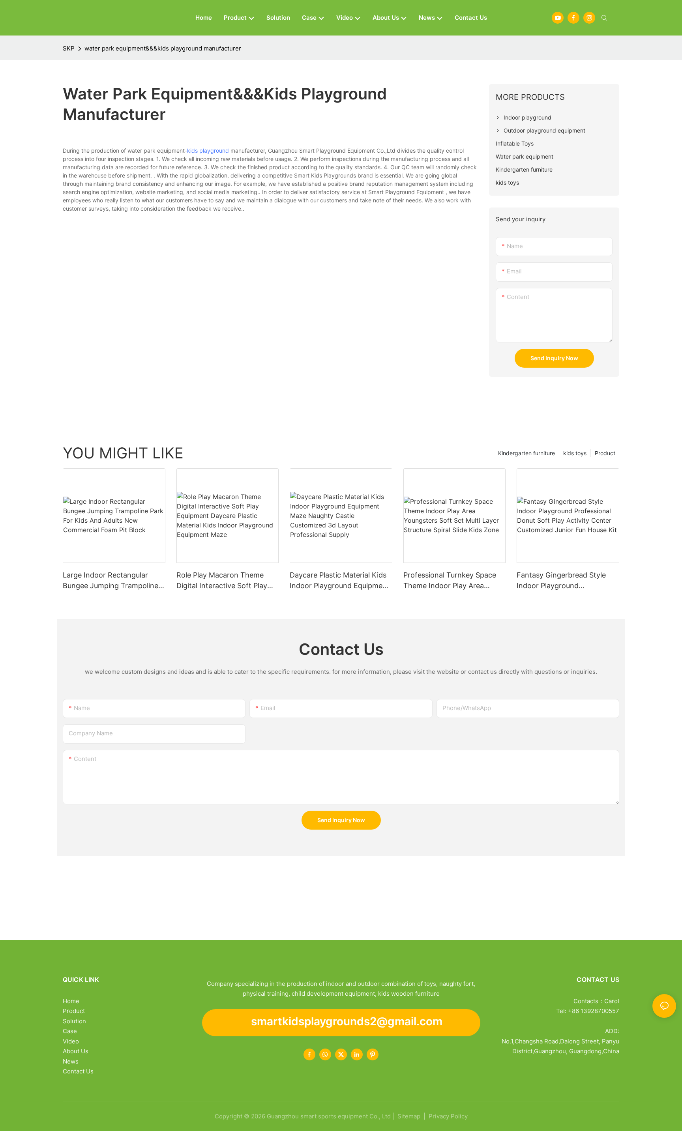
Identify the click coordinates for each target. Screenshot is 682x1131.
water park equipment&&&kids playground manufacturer (162, 48)
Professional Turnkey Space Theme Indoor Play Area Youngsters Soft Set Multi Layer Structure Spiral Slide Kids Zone (449, 581)
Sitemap (408, 1116)
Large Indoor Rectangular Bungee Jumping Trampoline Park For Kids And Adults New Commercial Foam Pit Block (113, 581)
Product (605, 453)
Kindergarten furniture (526, 453)
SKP (69, 48)
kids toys (574, 453)
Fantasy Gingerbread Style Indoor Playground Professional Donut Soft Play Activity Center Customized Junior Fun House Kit (564, 581)
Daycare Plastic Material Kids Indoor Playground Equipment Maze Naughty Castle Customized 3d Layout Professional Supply (340, 581)
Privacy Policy (448, 1116)
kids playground (208, 150)
